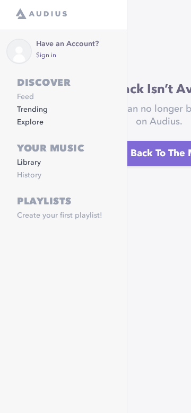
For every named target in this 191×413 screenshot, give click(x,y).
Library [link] (29, 162)
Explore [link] (30, 122)
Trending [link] (32, 109)
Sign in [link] (46, 55)
